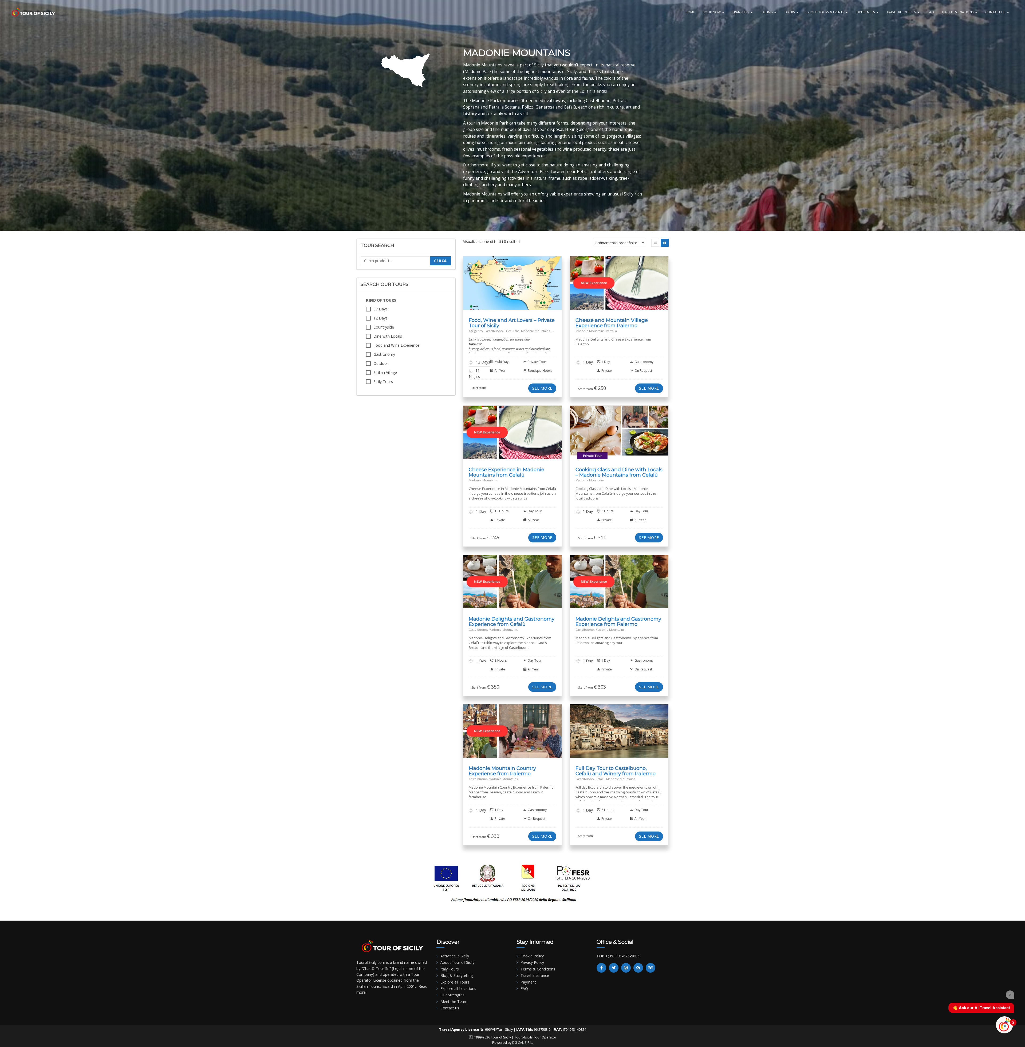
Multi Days (515, 285)
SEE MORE (542, 388)
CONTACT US (995, 12)
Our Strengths (452, 994)
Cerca (440, 260)
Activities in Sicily (454, 955)
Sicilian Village (385, 372)
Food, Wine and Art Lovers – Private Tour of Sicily (512, 323)
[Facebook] (601, 968)
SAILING (767, 12)
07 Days (380, 308)
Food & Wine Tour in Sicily (485, 285)
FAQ (931, 12)
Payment (528, 982)
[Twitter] (613, 968)
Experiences (866, 12)
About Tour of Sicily (457, 962)
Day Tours (582, 285)
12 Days (380, 318)
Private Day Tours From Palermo (624, 288)
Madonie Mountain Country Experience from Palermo (502, 771)
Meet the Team (453, 1001)
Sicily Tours (383, 381)
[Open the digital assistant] (1004, 1024)
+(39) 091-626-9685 (622, 955)
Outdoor (380, 363)
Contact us (449, 1007)
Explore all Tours (454, 982)
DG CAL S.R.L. (522, 1042)
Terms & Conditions (538, 969)
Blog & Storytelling (456, 975)
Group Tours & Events (825, 12)
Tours (790, 12)
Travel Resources (901, 12)
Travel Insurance (535, 975)
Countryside (383, 327)
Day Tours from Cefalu (503, 434)
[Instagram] (626, 968)
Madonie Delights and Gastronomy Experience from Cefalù (511, 621)
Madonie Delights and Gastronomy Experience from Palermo (618, 621)
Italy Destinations (958, 12)
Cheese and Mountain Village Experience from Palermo (611, 323)
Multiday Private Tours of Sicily (533, 287)
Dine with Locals (387, 336)
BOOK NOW (712, 12)
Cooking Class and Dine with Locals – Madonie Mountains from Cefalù (619, 472)
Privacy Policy (532, 962)
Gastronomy (384, 354)
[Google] (638, 968)
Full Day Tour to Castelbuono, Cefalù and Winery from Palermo (615, 771)
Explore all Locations (458, 988)
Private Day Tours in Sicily (534, 439)
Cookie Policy (532, 955)
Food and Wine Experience (396, 345)
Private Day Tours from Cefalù (501, 437)
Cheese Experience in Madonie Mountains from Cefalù (506, 472)
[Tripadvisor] (650, 968)
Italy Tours (449, 969)
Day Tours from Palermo (611, 285)
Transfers (741, 12)
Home (690, 12)
